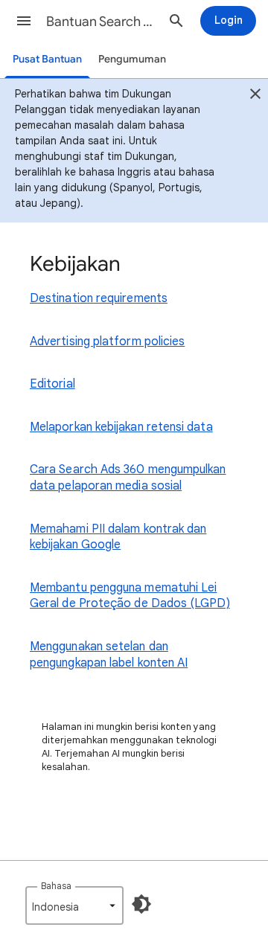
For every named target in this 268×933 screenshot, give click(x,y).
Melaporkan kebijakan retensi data (121, 427)
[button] (24, 21)
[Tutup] (255, 96)
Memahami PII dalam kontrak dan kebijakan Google (118, 537)
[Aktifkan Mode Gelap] (141, 904)
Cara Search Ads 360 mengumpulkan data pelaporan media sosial (128, 477)
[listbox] (74, 905)
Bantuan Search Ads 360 (101, 21)
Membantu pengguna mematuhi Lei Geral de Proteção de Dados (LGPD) (130, 596)
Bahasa (56, 885)
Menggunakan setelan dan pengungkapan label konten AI (109, 654)
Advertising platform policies (107, 341)
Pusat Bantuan (47, 59)
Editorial (52, 383)
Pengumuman (132, 59)
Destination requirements (99, 298)
